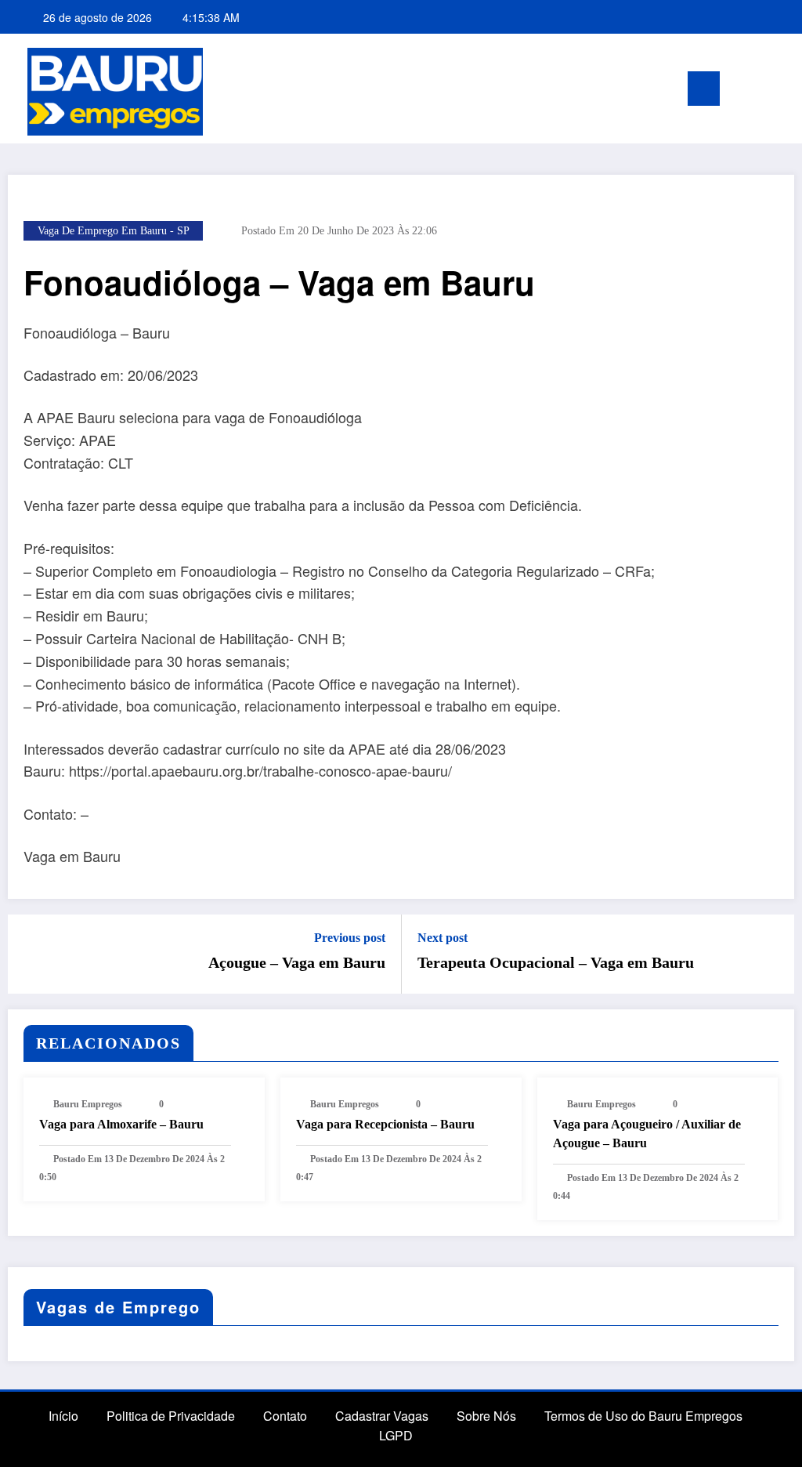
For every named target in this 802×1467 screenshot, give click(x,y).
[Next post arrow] (772, 953)
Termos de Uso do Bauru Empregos (643, 1416)
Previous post (349, 937)
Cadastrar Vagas (381, 1416)
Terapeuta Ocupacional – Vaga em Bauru (555, 962)
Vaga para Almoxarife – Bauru (121, 1124)
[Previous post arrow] (29, 953)
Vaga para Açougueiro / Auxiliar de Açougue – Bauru (647, 1133)
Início (63, 1416)
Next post (442, 937)
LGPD (396, 1435)
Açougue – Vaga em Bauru (296, 962)
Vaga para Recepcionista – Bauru (385, 1124)
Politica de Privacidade (171, 1416)
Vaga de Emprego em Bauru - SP (114, 231)
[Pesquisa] (755, 91)
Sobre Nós (486, 1416)
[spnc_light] (780, 89)
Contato (285, 1416)
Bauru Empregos (87, 1104)
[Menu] (704, 88)
